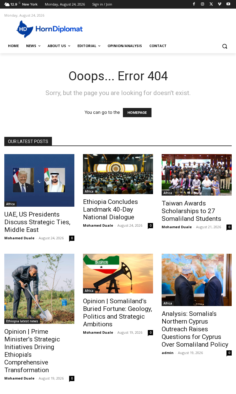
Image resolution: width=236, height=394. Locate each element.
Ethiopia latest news (22, 321)
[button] (224, 46)
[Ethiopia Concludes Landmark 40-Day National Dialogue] (118, 174)
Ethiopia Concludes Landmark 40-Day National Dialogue (110, 209)
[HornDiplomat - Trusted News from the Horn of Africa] (46, 28)
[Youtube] (228, 4)
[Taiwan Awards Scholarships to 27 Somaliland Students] (197, 174)
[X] (211, 4)
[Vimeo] (219, 4)
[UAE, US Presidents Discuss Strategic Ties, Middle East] (39, 180)
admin (168, 352)
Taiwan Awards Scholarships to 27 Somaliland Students (191, 211)
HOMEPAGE (137, 112)
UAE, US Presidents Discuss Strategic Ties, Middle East (37, 222)
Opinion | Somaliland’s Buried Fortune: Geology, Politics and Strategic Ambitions (117, 312)
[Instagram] (202, 4)
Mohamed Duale (19, 238)
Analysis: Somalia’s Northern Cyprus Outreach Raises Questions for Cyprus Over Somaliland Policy (195, 329)
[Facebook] (194, 4)
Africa (10, 204)
